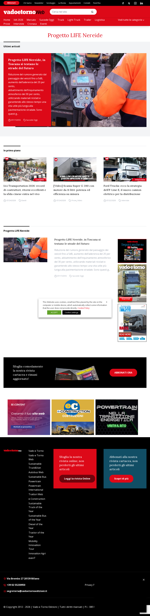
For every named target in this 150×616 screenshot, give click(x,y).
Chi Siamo (27, 3)
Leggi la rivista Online (77, 478)
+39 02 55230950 (15, 584)
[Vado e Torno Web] (24, 11)
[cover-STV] (132, 323)
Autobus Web (36, 472)
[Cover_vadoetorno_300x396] (132, 283)
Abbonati (11, 3)
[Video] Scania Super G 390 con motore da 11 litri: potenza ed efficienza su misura (73, 190)
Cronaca (32, 23)
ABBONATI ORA (123, 372)
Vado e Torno (36, 450)
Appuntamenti (75, 3)
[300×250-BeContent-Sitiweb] (29, 417)
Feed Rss (96, 3)
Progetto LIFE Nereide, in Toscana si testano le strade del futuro (26, 64)
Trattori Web (36, 494)
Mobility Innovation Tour (35, 545)
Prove (7, 23)
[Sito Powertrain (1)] (117, 417)
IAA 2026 (18, 19)
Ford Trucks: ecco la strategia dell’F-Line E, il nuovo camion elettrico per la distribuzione (123, 190)
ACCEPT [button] (54, 312)
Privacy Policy (92, 584)
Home (7, 19)
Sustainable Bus (37, 476)
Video (79, 200)
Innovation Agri (37, 553)
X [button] (106, 302)
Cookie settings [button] (71, 312)
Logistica (100, 19)
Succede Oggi (46, 19)
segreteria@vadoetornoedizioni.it (26, 591)
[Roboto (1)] (132, 251)
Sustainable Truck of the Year (35, 507)
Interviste (18, 23)
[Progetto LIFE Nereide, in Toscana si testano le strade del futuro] (80, 90)
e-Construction (37, 498)
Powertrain (35, 481)
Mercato (31, 19)
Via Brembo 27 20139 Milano (22, 578)
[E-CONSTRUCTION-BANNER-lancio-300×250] (73, 417)
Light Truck (74, 19)
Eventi (43, 23)
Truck (61, 19)
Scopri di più (121, 478)
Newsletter (39, 3)
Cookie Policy (84, 308)
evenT (32, 558)
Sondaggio (50, 3)
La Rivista (62, 3)
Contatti (87, 3)
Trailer (87, 19)
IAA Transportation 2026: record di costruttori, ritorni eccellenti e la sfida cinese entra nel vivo (25, 190)
